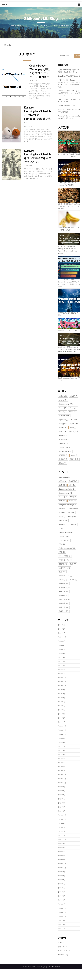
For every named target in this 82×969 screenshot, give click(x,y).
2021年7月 (61, 827)
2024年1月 (61, 722)
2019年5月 (61, 888)
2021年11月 (62, 815)
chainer (63, 400)
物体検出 (63, 595)
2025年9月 (61, 641)
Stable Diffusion (66, 532)
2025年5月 (61, 657)
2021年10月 (62, 819)
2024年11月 (62, 681)
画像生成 (74, 459)
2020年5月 (61, 847)
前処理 (63, 564)
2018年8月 (61, 924)
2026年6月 (61, 625)
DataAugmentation (67, 489)
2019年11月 (62, 864)
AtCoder (63, 396)
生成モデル (64, 599)
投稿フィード (62, 947)
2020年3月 (61, 855)
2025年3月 (61, 665)
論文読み (63, 611)
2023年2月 (61, 766)
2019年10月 (62, 868)
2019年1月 (61, 904)
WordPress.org (63, 955)
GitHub (62, 412)
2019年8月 (61, 876)
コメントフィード (64, 951)
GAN (62, 501)
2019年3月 (61, 896)
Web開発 (63, 455)
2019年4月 (61, 892)
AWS (73, 396)
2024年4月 (61, 710)
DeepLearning (66, 404)
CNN (72, 485)
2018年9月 (61, 920)
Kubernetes (64, 416)
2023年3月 (61, 762)
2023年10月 (62, 734)
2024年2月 (61, 718)
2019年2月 (61, 900)
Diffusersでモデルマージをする (68, 330)
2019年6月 (61, 884)
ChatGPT (73, 481)
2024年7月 (61, 698)
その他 (74, 455)
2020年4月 (61, 851)
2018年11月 (62, 912)
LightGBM (63, 420)
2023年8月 (61, 742)
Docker (62, 408)
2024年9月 (61, 690)
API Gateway (64, 477)
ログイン (61, 943)
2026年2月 (61, 629)
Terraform (64, 540)
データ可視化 (64, 556)
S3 (61, 528)
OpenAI (63, 520)
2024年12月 (62, 677)
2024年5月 (61, 706)
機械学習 (63, 591)
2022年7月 (61, 795)
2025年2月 (61, 669)
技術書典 (63, 583)
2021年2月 (61, 831)
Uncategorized (65, 451)
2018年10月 (62, 916)
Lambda (74, 509)
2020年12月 (62, 839)
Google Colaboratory (67, 505)
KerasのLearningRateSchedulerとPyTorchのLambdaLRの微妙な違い (38, 115)
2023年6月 (61, 750)
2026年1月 (61, 633)
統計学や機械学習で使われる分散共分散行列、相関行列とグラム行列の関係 (69, 206)
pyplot (62, 431)
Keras (72, 412)
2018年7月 (61, 928)
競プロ (62, 463)
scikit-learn (64, 439)
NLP (62, 516)
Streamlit (63, 443)
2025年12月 (62, 637)
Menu (4, 5)
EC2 (73, 497)
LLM (74, 420)
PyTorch (63, 435)
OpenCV (74, 424)
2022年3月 (61, 811)
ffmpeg (73, 408)
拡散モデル (64, 587)
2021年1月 (61, 835)
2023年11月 (62, 730)
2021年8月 (61, 823)
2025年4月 (61, 661)
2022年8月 (61, 791)
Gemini (72, 501)
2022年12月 (62, 775)
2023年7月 (61, 746)
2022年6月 (61, 799)
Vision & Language (67, 548)
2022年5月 (61, 803)
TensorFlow (64, 447)
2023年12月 (62, 726)
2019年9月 (61, 872)
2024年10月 (62, 686)
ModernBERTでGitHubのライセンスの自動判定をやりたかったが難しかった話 (69, 93)
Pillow (73, 427)
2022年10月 (62, 783)
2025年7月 (61, 649)
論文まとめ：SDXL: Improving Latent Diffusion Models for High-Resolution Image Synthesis (69, 349)
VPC (62, 552)
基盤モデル (64, 568)
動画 (73, 564)
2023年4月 (61, 758)
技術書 (63, 459)
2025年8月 (61, 645)
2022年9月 (61, 787)
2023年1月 (61, 770)
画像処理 (63, 603)
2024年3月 (61, 714)
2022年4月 (61, 807)
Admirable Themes (53, 967)
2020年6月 (61, 843)
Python (73, 431)
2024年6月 (61, 702)
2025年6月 (61, 653)
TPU (62, 544)
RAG (73, 524)
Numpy (63, 424)
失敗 (62, 572)
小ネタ (63, 579)
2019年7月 (61, 880)
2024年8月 (61, 694)
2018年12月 (62, 908)
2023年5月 (61, 754)
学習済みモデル (65, 576)
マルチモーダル (65, 560)
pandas (63, 427)
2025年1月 (61, 673)
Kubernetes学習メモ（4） (66, 105)
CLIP (62, 485)
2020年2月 (61, 860)
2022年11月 (62, 779)
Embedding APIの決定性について (69, 76)
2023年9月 (61, 738)
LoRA (71, 513)
